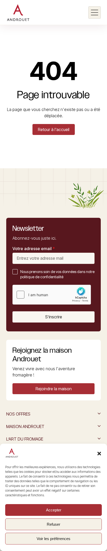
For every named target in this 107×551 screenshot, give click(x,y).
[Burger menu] (94, 12)
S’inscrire (53, 316)
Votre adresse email (33, 248)
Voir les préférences (53, 538)
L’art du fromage (24, 439)
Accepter (53, 510)
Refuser (53, 524)
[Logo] (18, 12)
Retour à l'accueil (53, 129)
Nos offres (18, 414)
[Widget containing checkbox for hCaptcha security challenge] (51, 295)
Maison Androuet (25, 426)
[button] (99, 453)
